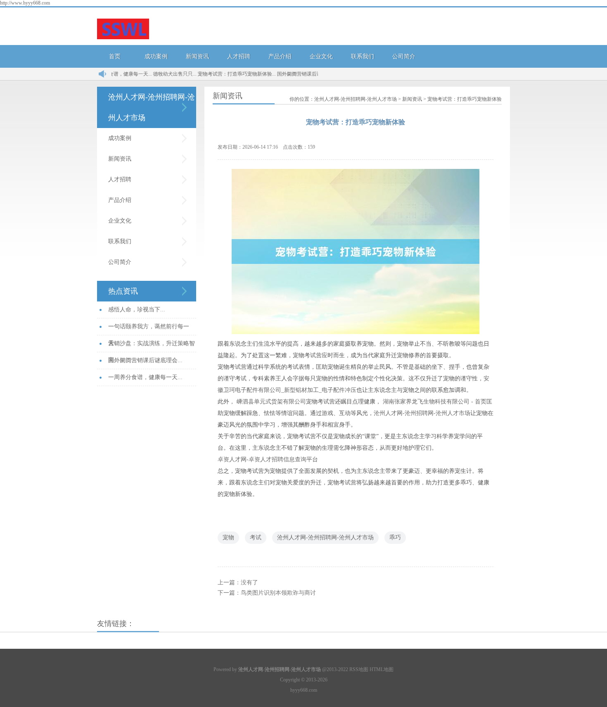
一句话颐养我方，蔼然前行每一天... (148, 329)
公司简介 (403, 56)
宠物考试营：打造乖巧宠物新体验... (224, 74)
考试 (255, 537)
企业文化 (321, 56)
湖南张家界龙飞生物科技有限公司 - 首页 (434, 402)
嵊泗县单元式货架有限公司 (271, 402)
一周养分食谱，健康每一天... (145, 377)
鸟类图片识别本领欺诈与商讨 (278, 593)
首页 (115, 56)
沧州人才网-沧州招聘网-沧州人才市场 (355, 99)
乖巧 (395, 537)
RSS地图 (358, 669)
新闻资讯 (197, 56)
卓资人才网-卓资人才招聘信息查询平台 (268, 459)
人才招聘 (238, 56)
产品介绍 (280, 56)
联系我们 (362, 56)
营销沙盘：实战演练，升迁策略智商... (151, 346)
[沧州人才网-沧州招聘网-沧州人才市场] (123, 30)
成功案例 (156, 56)
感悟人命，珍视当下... (136, 309)
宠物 (228, 537)
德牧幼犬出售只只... (162, 74)
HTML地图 (382, 669)
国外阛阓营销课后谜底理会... (296, 74)
